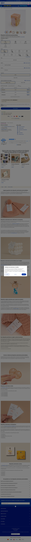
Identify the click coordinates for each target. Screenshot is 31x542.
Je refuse (7, 274)
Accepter (24, 274)
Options (15, 274)
